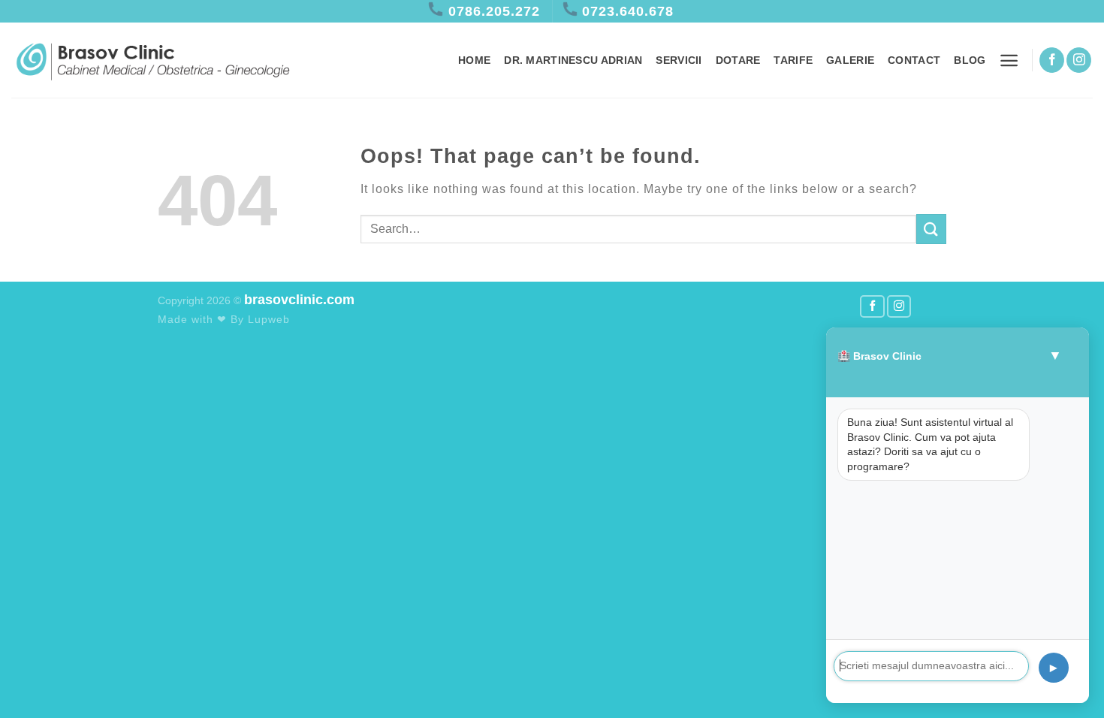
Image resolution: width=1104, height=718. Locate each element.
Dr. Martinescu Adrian (573, 60)
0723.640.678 (628, 11)
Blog (969, 60)
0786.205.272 (494, 11)
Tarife (793, 60)
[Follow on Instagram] (1078, 60)
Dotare (738, 60)
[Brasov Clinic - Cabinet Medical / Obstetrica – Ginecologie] (152, 60)
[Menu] (1009, 60)
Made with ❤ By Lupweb (224, 319)
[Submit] (931, 228)
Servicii (678, 60)
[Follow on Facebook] (1051, 60)
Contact (914, 60)
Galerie (850, 60)
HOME (474, 60)
